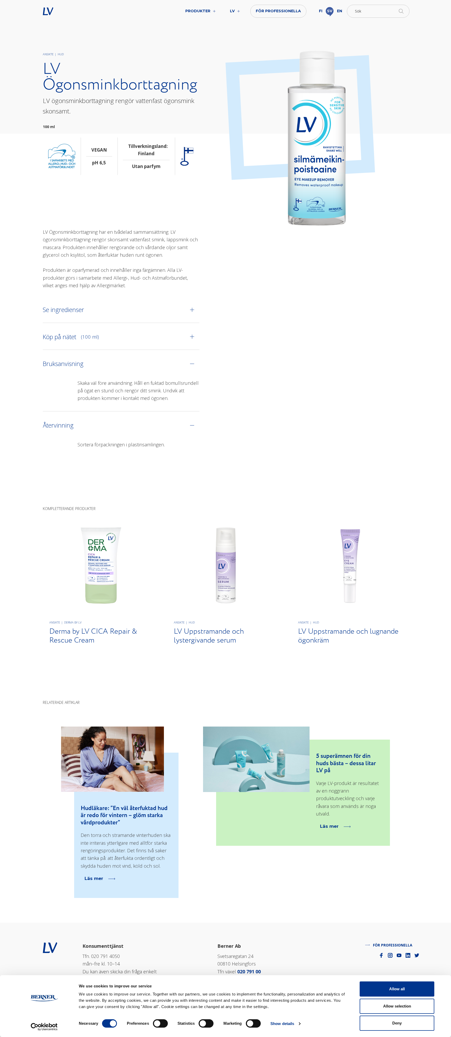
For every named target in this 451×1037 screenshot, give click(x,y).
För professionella (278, 11)
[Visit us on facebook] (381, 955)
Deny (397, 1023)
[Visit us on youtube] (399, 955)
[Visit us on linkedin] (407, 955)
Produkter (197, 11)
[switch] (160, 1023)
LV (64, 11)
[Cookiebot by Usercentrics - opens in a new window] (44, 1027)
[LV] (50, 947)
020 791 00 (249, 971)
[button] (378, 11)
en (339, 11)
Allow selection (397, 1006)
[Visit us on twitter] (416, 955)
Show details (282, 1023)
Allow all (397, 989)
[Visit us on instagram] (390, 955)
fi (320, 11)
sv (329, 11)
